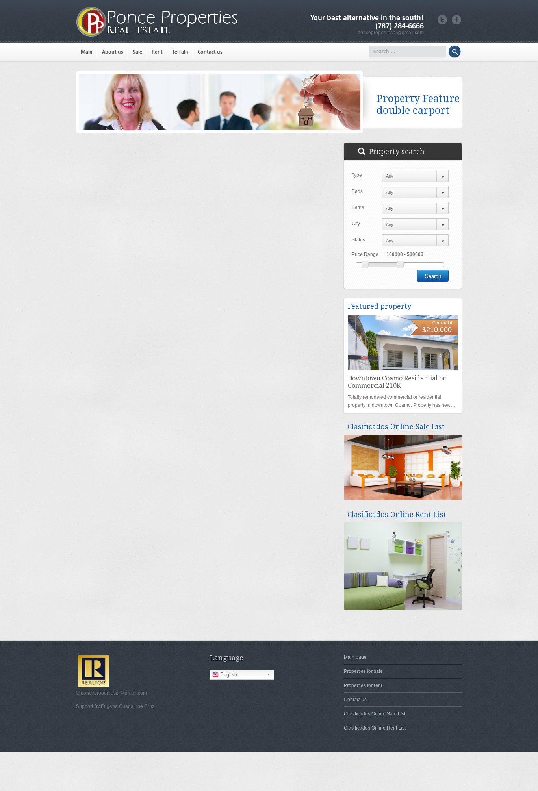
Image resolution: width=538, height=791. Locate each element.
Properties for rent (363, 685)
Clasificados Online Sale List (374, 714)
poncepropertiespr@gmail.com (391, 32)
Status (358, 240)
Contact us (210, 52)
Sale (137, 52)
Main (87, 52)
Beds (357, 191)
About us (112, 52)
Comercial (442, 322)
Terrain (180, 52)
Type (357, 175)
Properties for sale (363, 671)
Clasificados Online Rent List (375, 728)
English (228, 675)
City (356, 223)
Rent (157, 52)
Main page (355, 657)
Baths (358, 207)
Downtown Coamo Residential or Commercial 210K (397, 381)
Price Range (365, 254)
